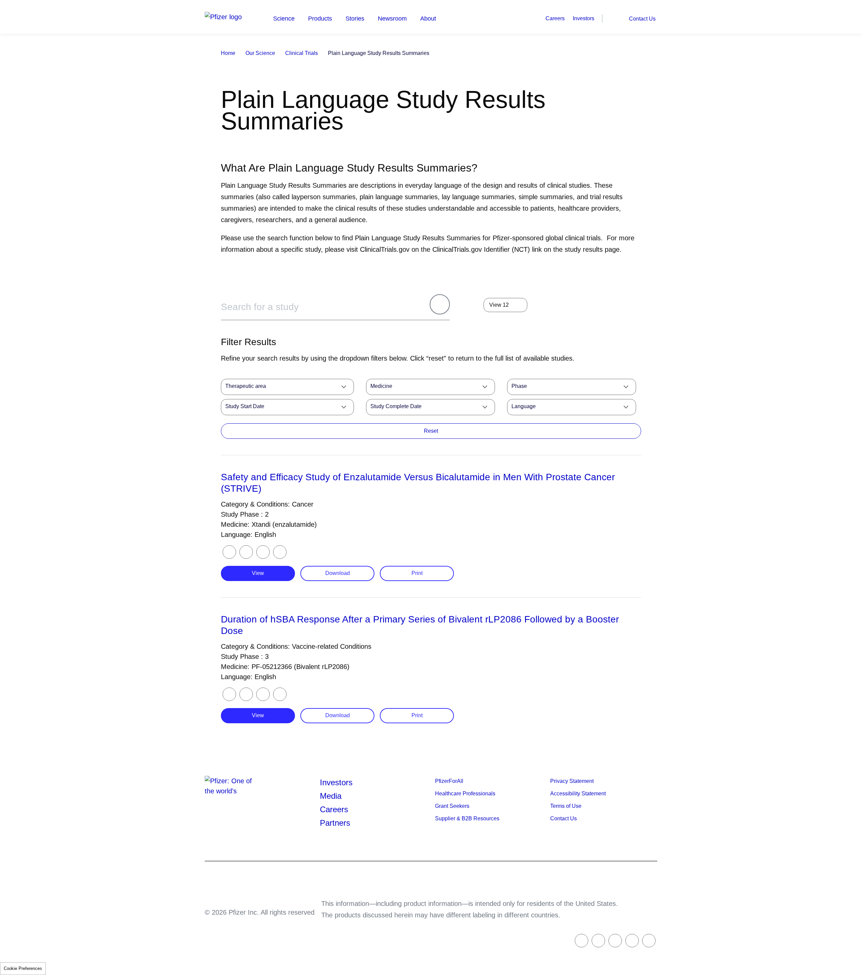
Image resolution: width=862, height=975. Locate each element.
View (258, 573)
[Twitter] (229, 552)
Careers (555, 18)
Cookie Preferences (23, 968)
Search (615, 18)
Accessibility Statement (578, 793)
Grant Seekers (452, 806)
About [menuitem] (428, 18)
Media (330, 795)
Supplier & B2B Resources (467, 818)
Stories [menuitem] (354, 18)
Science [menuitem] (284, 18)
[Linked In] (615, 940)
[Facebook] (246, 552)
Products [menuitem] (320, 18)
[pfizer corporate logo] (228, 17)
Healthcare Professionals (465, 793)
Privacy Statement (572, 781)
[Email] (280, 552)
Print (417, 573)
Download (337, 573)
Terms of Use (566, 806)
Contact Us (642, 19)
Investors (583, 18)
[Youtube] (649, 940)
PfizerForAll (449, 781)
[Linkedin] (263, 552)
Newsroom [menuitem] (392, 18)
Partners (335, 822)
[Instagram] (632, 940)
